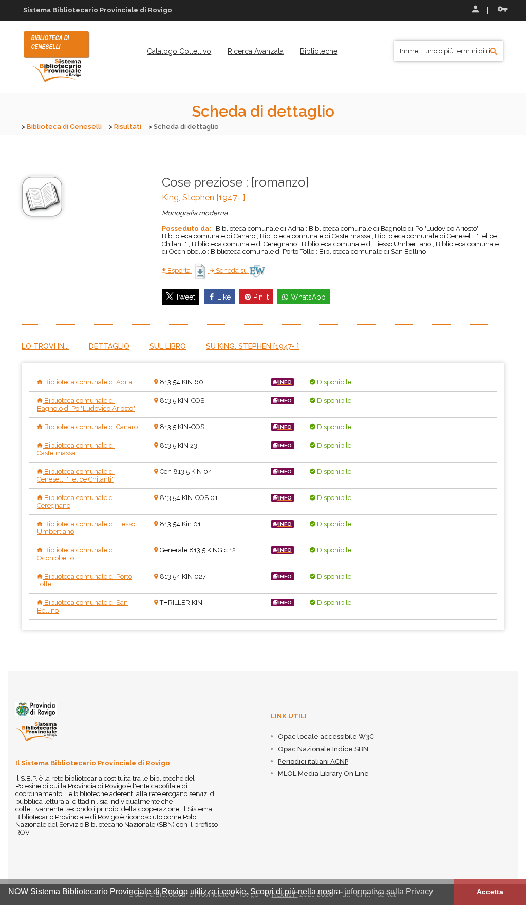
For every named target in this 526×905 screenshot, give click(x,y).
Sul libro (167, 346)
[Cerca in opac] (494, 52)
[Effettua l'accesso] (474, 10)
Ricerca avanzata (256, 51)
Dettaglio (109, 346)
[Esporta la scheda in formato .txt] (201, 270)
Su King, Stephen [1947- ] (252, 346)
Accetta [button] (490, 892)
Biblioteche (318, 51)
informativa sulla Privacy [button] (388, 891)
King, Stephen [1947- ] (203, 197)
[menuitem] (179, 51)
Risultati (127, 127)
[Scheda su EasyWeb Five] (257, 270)
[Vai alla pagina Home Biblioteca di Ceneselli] (56, 56)
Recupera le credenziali (500, 10)
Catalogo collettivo (179, 51)
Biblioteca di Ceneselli (64, 127)
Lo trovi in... (45, 346)
